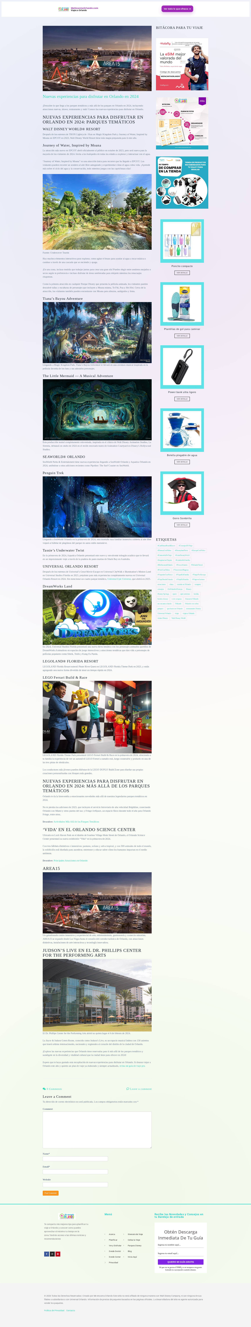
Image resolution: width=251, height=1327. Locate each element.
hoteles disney (163, 599)
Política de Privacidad (54, 1310)
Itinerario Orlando (191, 599)
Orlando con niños (192, 604)
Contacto (70, 1310)
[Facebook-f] (46, 1254)
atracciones (162, 584)
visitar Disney (163, 618)
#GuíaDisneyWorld (182, 555)
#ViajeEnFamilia (182, 579)
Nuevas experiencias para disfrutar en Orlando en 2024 (91, 96)
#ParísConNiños (164, 570)
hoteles (196, 594)
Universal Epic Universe (119, 579)
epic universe (185, 594)
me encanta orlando (165, 604)
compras (198, 584)
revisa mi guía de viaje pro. (132, 1066)
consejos (161, 589)
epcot (175, 594)
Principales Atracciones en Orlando (70, 860)
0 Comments (54, 1088)
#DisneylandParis (181, 550)
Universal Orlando (164, 613)
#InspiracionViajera (165, 560)
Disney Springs (163, 594)
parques (160, 609)
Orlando (178, 604)
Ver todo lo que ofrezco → (177, 8)
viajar (177, 613)
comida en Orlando (184, 584)
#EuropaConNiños (198, 550)
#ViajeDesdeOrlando (165, 579)
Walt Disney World (178, 618)
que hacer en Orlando (175, 609)
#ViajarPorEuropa (199, 575)
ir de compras (177, 599)
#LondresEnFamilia (183, 560)
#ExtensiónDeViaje (165, 555)
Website (47, 1179)
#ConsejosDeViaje (185, 546)
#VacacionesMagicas (181, 570)
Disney (188, 589)
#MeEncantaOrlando (165, 565)
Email (46, 1166)
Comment (48, 1109)
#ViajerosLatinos (198, 579)
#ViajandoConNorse (165, 575)
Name (46, 1154)
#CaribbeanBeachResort (166, 546)
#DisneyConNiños (164, 550)
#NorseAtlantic (181, 565)
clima (171, 584)
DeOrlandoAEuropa (175, 589)
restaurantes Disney (193, 609)
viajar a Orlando (188, 613)
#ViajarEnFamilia (182, 575)
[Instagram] (52, 1254)
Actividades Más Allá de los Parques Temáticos (76, 821)
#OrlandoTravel (197, 565)
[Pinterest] (57, 1254)
